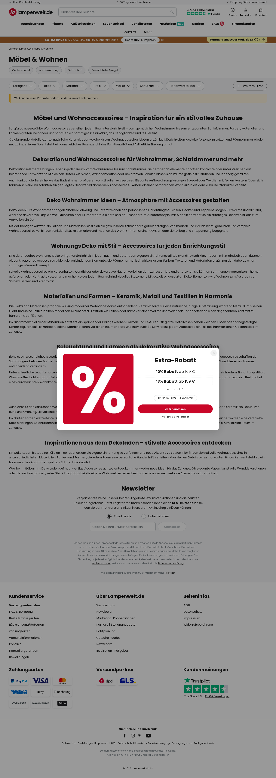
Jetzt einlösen (175, 409)
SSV (175, 398)
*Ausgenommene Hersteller (175, 416)
